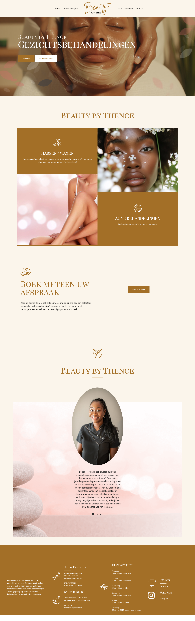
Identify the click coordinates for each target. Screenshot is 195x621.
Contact (139, 8)
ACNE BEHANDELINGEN (137, 218)
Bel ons (165, 580)
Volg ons (166, 592)
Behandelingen (71, 8)
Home (57, 8)
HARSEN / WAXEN (57, 153)
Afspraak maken (125, 8)
